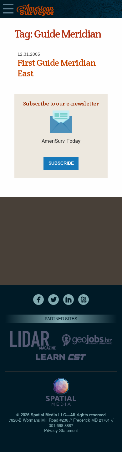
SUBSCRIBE (61, 163)
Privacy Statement (61, 430)
